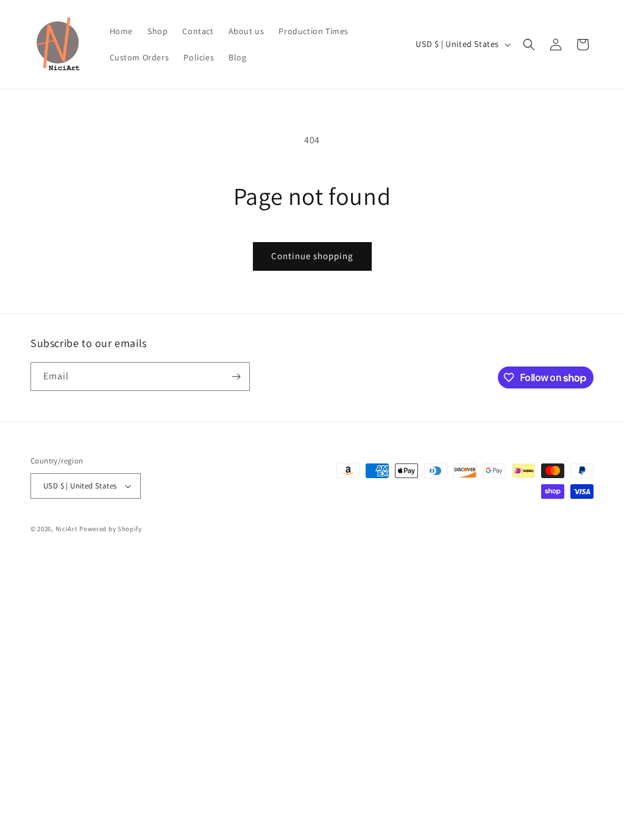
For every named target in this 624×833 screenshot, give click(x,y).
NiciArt (66, 528)
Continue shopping (312, 256)
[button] (529, 44)
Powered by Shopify (110, 528)
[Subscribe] (235, 376)
